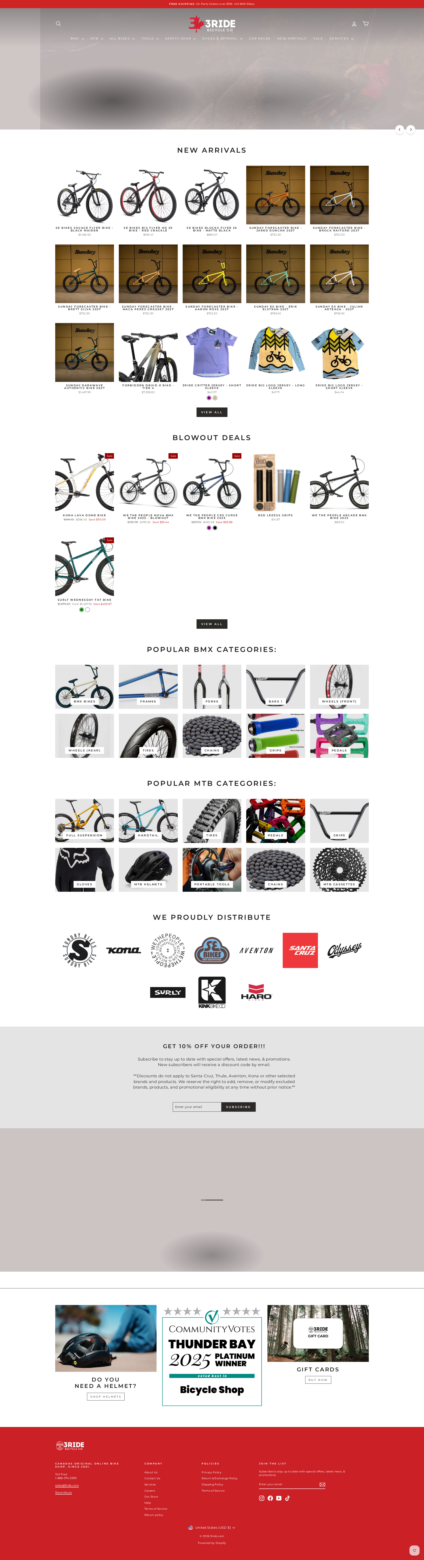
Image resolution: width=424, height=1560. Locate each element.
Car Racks (260, 38)
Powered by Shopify (212, 1543)
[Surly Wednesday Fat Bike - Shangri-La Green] (82, 610)
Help (147, 1502)
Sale (318, 38)
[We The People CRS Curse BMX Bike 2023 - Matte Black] (215, 528)
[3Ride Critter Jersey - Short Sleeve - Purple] (209, 398)
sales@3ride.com (67, 1485)
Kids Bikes (211, 1260)
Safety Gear (178, 38)
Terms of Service (155, 1508)
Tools (148, 38)
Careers (149, 1490)
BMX (75, 38)
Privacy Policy (211, 1472)
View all (212, 412)
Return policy (153, 1515)
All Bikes (120, 38)
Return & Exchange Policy (220, 1478)
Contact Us (152, 1478)
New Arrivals (292, 38)
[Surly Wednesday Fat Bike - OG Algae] (87, 610)
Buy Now (318, 1380)
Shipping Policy (212, 1484)
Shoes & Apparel (220, 38)
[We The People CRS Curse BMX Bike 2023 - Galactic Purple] (209, 528)
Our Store (151, 1496)
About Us (151, 1472)
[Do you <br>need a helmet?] (106, 1338)
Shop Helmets (105, 1396)
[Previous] (399, 129)
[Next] (410, 129)
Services (340, 38)
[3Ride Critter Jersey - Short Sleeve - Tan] (215, 398)
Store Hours (63, 1492)
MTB (95, 38)
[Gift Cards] (318, 1333)
